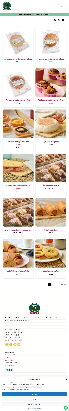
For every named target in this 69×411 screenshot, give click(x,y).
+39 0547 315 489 (14, 337)
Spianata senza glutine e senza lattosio (18, 59)
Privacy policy (37, 408)
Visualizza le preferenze (34, 404)
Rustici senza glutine (51, 230)
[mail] (18, 344)
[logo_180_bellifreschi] (34, 303)
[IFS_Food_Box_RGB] (9, 369)
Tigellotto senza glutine (51, 142)
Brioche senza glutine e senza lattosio (18, 230)
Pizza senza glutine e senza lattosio (18, 100)
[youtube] (14, 344)
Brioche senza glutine (51, 186)
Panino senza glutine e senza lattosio (51, 59)
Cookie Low (30, 408)
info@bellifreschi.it (16, 340)
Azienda (8, 357)
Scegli (46, 83)
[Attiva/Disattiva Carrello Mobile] (62, 6)
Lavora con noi (10, 365)
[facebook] (10, 344)
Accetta (34, 394)
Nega (34, 399)
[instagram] (6, 344)
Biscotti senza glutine (50, 271)
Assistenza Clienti (11, 363)
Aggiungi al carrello (13, 41)
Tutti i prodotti (10, 355)
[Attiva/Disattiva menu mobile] (65, 6)
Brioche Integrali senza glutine (18, 271)
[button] (66, 379)
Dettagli (28, 41)
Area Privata (9, 360)
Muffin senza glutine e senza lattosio (51, 100)
